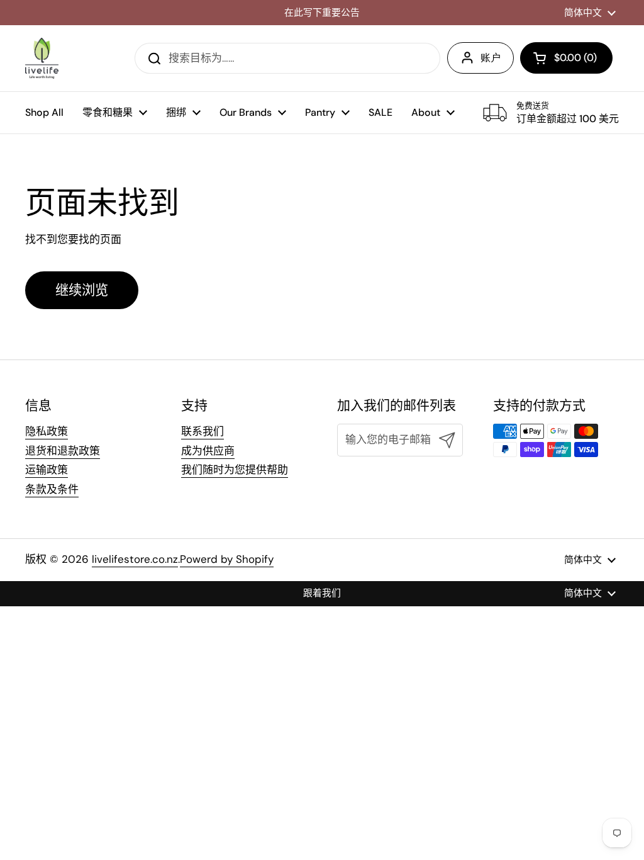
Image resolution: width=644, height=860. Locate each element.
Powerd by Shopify (227, 559)
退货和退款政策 (62, 451)
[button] (566, 58)
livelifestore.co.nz (135, 559)
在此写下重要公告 (322, 13)
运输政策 (46, 470)
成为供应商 (208, 451)
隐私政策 (46, 431)
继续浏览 (81, 290)
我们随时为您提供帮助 (234, 470)
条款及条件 (52, 489)
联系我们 (202, 431)
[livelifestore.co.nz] (41, 58)
